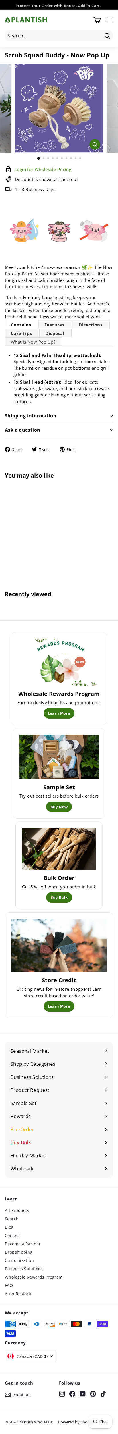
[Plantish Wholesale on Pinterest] (93, 1393)
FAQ (9, 1285)
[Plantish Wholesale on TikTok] (103, 1393)
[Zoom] (95, 144)
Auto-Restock (18, 1293)
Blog (9, 1227)
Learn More (59, 713)
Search (12, 1218)
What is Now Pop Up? (33, 342)
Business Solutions (24, 1268)
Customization (19, 1260)
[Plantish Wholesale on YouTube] (83, 1393)
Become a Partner (23, 1243)
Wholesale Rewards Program (33, 1277)
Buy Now (59, 806)
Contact (12, 1235)
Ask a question (22, 430)
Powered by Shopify (76, 1422)
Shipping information (30, 416)
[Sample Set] (59, 757)
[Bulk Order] (59, 849)
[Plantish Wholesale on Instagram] (62, 1393)
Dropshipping (19, 1252)
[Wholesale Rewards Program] (59, 662)
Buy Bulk (59, 897)
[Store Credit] (59, 946)
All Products (17, 1210)
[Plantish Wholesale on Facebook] (72, 1393)
